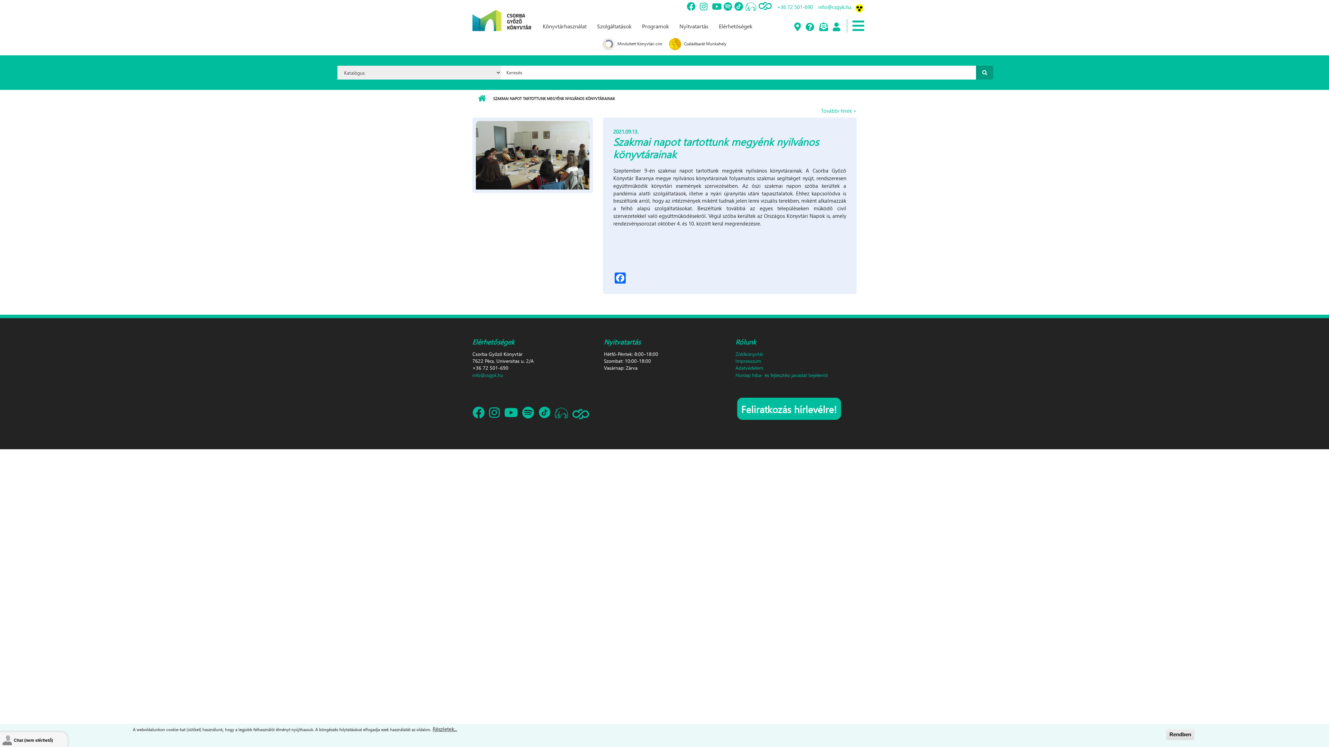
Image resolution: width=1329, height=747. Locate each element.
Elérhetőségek (735, 26)
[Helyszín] (797, 27)
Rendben (1180, 734)
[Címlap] (501, 14)
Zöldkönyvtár (749, 354)
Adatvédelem (749, 368)
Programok (655, 26)
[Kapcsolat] (823, 27)
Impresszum (748, 361)
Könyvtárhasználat (565, 26)
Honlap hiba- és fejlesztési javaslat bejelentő (781, 375)
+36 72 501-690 (795, 6)
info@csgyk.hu (834, 6)
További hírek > (839, 110)
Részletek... (445, 729)
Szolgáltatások (614, 26)
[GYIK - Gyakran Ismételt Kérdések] (809, 27)
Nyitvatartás (693, 26)
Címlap (481, 98)
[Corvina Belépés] (836, 27)
